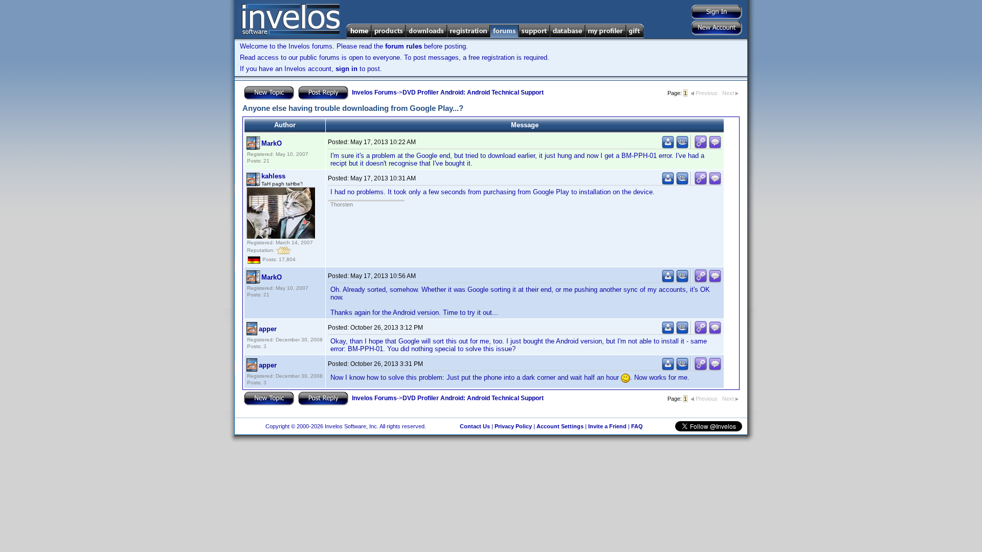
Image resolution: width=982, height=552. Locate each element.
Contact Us (475, 426)
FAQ (637, 426)
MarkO (271, 143)
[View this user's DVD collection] (682, 146)
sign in (347, 69)
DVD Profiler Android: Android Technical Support (473, 92)
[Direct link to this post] (700, 146)
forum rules (403, 46)
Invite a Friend (607, 426)
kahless (273, 176)
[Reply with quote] (715, 146)
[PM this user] (668, 146)
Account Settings (560, 426)
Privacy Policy (513, 426)
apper (268, 329)
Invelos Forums (374, 92)
